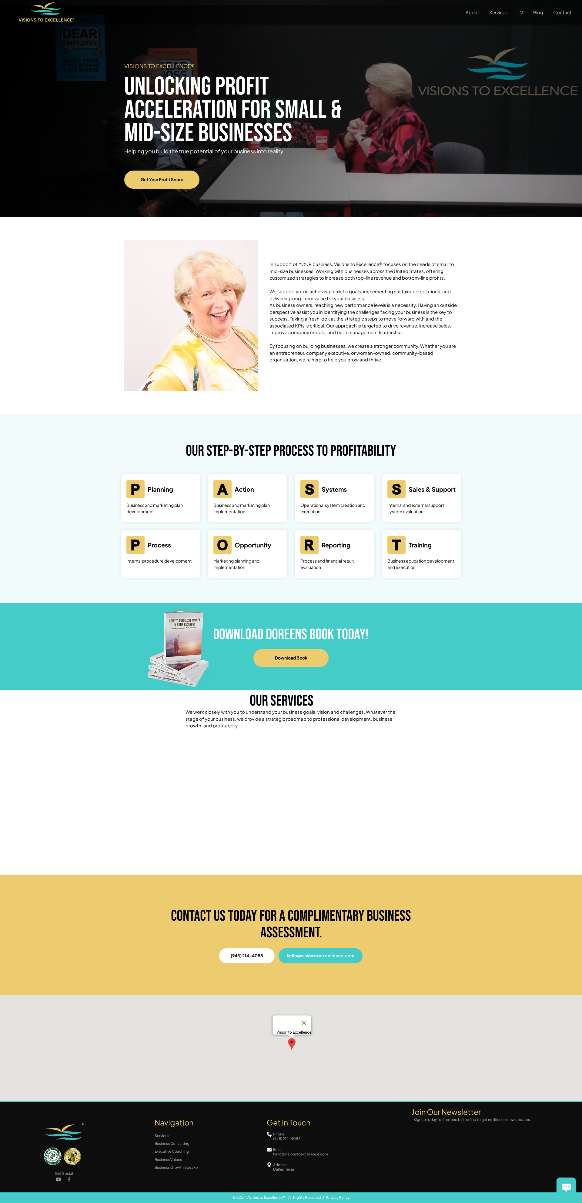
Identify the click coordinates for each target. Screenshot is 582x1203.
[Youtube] (58, 1179)
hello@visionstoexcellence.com (300, 1154)
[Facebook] (69, 1179)
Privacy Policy (338, 1197)
